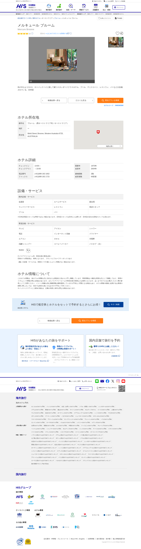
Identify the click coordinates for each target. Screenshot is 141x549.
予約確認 (119, 18)
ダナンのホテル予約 (37, 416)
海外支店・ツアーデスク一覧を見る (34, 361)
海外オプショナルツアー (68, 14)
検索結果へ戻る (54, 100)
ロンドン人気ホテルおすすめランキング (93, 457)
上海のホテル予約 (116, 410)
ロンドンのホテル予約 (38, 422)
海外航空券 (37, 14)
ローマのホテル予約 (52, 422)
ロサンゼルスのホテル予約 (101, 416)
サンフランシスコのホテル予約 (73, 419)
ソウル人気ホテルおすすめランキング (91, 438)
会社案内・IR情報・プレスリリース (56, 539)
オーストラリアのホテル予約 (99, 432)
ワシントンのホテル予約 (92, 419)
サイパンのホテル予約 (76, 410)
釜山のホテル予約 (63, 410)
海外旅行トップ (20, 14)
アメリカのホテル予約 (99, 429)
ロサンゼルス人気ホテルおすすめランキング (73, 454)
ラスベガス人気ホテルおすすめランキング (100, 454)
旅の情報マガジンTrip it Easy (40, 464)
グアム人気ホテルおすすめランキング (67, 435)
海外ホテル (57, 14)
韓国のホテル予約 (49, 425)
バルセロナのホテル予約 (67, 422)
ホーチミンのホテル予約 (65, 413)
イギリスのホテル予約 (114, 429)
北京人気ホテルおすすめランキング (65, 444)
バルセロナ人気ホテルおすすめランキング (68, 460)
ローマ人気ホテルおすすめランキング (42, 460)
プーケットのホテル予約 (52, 416)
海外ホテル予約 (22, 403)
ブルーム (57, 18)
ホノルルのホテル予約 (38, 406)
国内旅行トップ (81, 14)
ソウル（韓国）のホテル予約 (87, 406)
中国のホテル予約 (74, 425)
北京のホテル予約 (50, 413)
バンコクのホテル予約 (53, 406)
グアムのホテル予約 (37, 410)
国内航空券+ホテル (118, 14)
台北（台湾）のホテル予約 (69, 406)
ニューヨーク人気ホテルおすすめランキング (44, 454)
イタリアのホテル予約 (66, 432)
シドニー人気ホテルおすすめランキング (43, 451)
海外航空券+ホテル (47, 14)
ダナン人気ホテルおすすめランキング (67, 438)
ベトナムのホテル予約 (38, 429)
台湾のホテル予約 (36, 425)
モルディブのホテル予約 (70, 429)
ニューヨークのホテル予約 (83, 416)
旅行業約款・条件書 (103, 539)
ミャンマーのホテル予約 (53, 429)
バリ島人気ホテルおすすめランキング (91, 435)
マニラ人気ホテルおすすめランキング (88, 444)
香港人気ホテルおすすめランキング (42, 444)
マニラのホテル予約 (37, 413)
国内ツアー (90, 14)
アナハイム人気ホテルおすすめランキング (44, 457)
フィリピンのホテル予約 (88, 425)
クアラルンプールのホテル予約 (83, 413)
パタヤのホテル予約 (67, 416)
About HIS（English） (78, 539)
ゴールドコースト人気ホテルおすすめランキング (97, 451)
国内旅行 (21, 474)
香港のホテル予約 (50, 410)
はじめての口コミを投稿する (57, 33)
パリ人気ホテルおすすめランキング (69, 457)
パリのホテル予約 (106, 419)
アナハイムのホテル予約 (55, 419)
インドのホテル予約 (85, 429)
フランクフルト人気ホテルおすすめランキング (96, 460)
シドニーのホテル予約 (83, 422)
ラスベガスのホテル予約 (38, 419)
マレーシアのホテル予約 (105, 425)
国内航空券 (109, 14)
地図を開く (110, 146)
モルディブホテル (90, 410)
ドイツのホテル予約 (37, 432)
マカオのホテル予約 (114, 413)
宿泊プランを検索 (112, 100)
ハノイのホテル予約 (100, 413)
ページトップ (132, 375)
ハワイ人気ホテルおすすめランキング (42, 435)
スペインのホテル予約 (82, 432)
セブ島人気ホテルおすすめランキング (42, 438)
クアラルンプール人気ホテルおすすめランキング (97, 448)
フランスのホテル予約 (51, 432)
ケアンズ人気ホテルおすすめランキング (69, 451)
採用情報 (91, 539)
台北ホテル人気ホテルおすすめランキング (44, 441)
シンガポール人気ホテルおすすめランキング (97, 441)
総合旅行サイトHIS (24, 18)
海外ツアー (29, 14)
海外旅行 (21, 397)
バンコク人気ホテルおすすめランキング (70, 441)
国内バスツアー (99, 14)
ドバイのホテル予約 (103, 410)
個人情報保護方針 (119, 539)
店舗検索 (114, 356)
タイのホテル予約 (61, 425)
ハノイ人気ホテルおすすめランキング (69, 448)
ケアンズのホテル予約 (98, 422)
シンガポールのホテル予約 (106, 406)
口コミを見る (81, 100)
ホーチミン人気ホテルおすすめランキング (44, 448)
